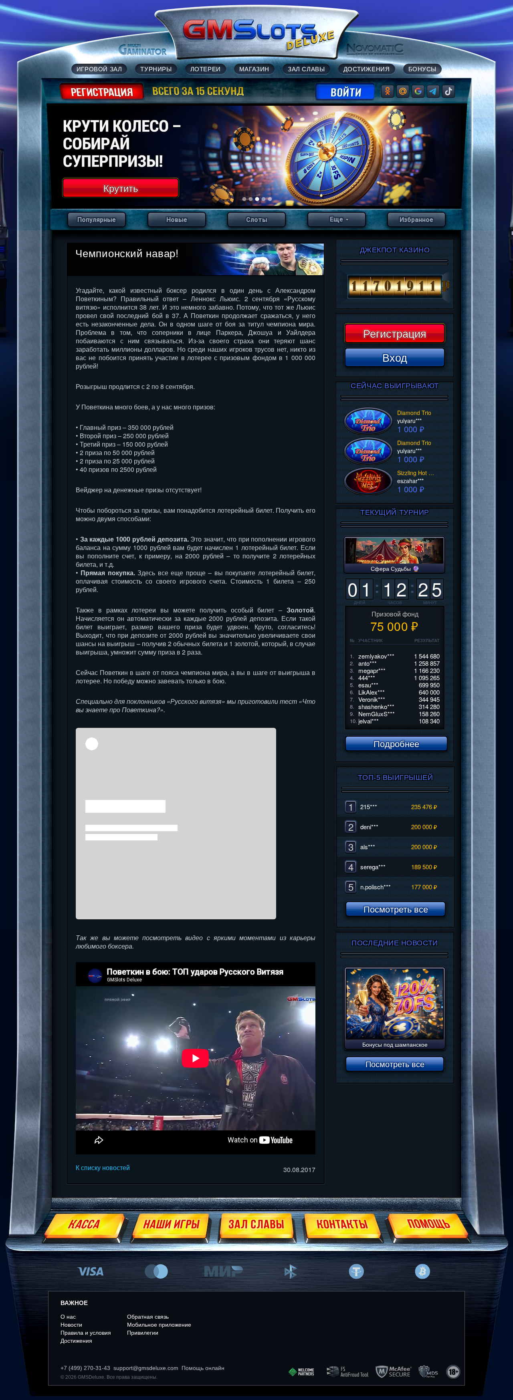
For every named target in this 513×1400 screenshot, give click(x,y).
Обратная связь (148, 1316)
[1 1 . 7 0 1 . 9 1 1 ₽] (394, 286)
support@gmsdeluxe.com (145, 1368)
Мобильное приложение (159, 1324)
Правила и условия (86, 1332)
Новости (71, 1324)
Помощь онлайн (203, 1368)
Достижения (76, 1341)
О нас (68, 1316)
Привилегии (142, 1332)
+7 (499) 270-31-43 (85, 1368)
